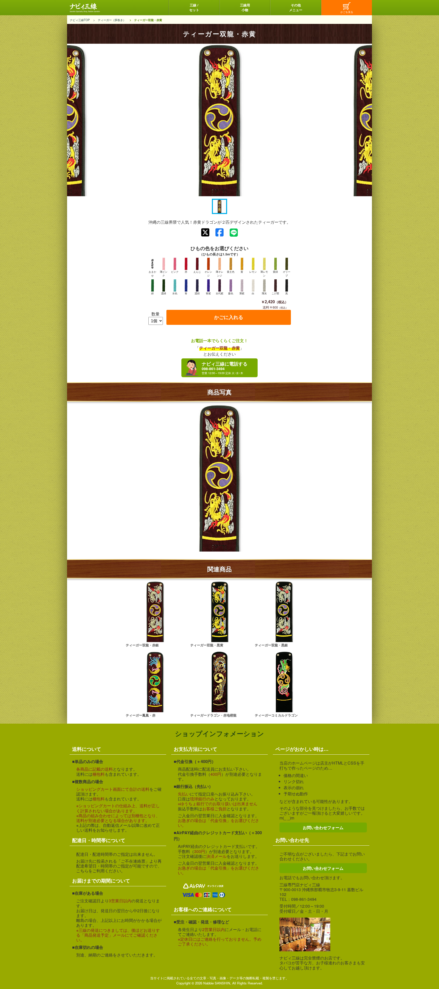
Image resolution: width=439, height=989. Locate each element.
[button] (219, 206)
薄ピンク (163, 273)
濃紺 (197, 293)
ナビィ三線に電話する (224, 365)
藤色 (230, 293)
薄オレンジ (219, 273)
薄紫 (241, 293)
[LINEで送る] (234, 233)
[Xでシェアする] (205, 232)
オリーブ (286, 273)
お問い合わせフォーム (323, 827)
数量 (155, 314)
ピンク (175, 271)
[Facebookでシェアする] (219, 232)
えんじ (197, 271)
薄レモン (264, 273)
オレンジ (208, 273)
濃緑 (163, 293)
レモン (253, 271)
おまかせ (152, 273)
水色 (174, 293)
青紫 (208, 293)
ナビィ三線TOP (80, 20)
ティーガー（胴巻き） (112, 20)
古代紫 (219, 293)
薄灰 (264, 293)
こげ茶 (275, 293)
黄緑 (275, 271)
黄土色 (230, 271)
